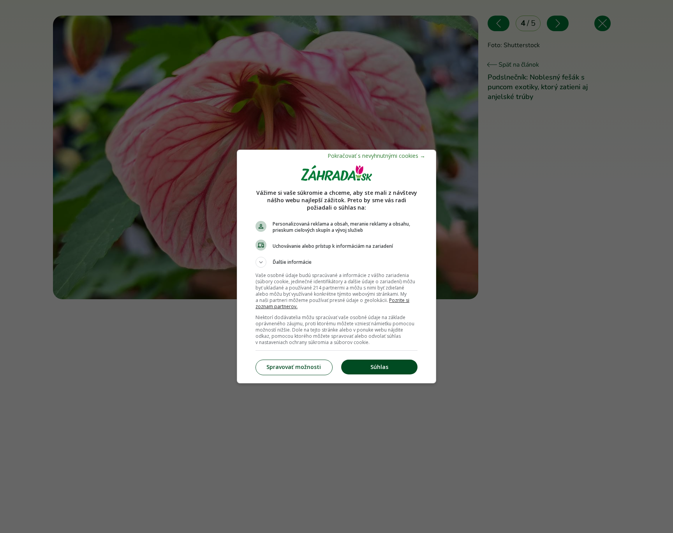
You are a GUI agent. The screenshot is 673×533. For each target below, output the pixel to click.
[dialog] (336, 266)
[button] (336, 262)
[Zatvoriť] (376, 155)
